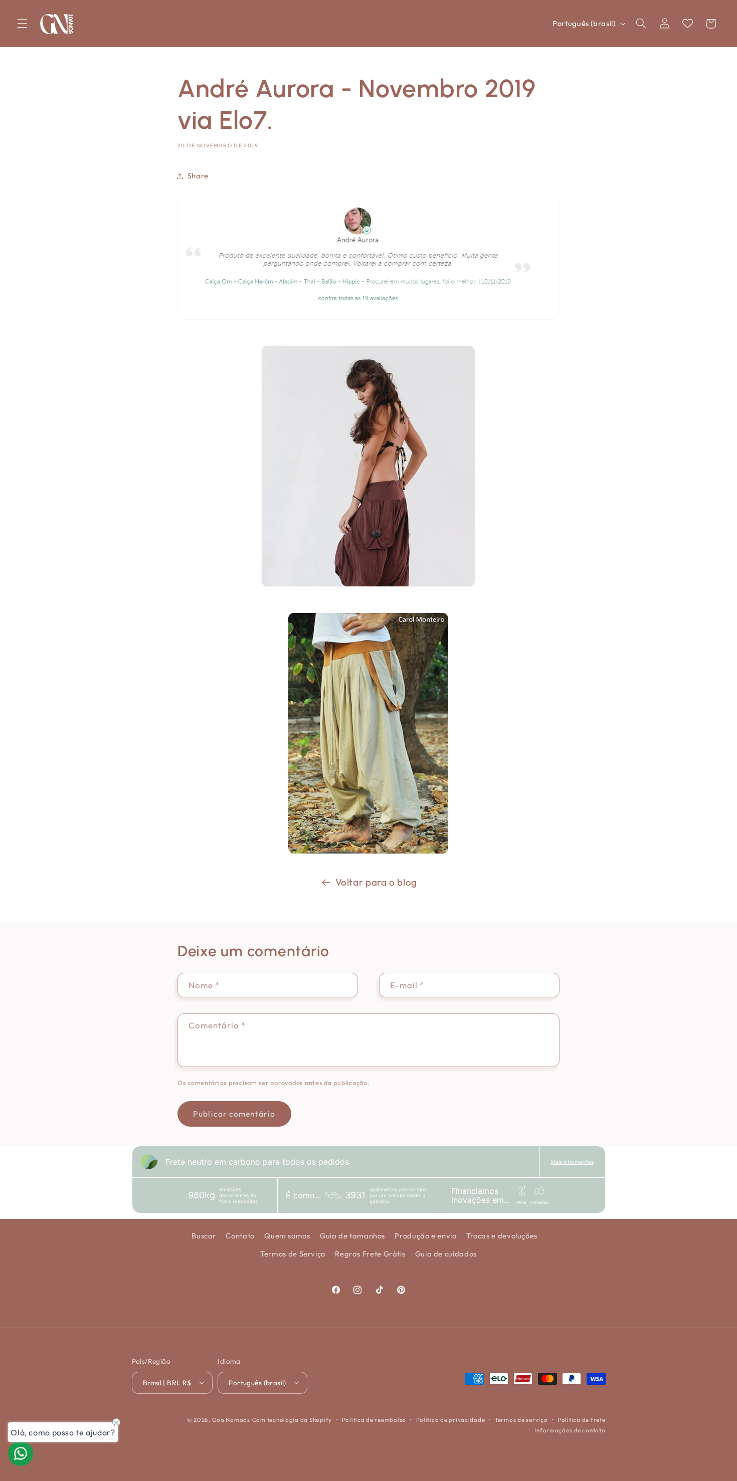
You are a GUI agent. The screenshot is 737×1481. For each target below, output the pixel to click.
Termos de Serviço (292, 1254)
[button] (22, 23)
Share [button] (198, 175)
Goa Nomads (231, 1419)
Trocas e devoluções (501, 1235)
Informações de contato (569, 1429)
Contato (240, 1235)
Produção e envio (425, 1235)
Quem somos (287, 1235)
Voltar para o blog (376, 882)
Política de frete (582, 1419)
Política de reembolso (374, 1419)
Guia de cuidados (446, 1254)
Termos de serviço (521, 1419)
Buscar (204, 1235)
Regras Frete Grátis (370, 1254)
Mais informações (572, 1162)
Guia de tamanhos (352, 1235)
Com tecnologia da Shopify (292, 1419)
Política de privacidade (450, 1419)
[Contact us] (20, 1453)
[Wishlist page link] (687, 23)
